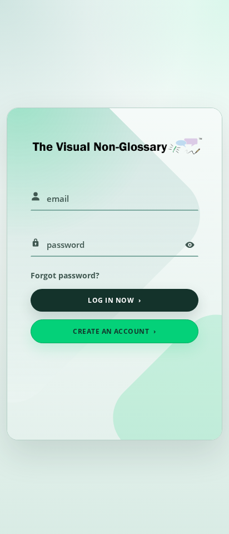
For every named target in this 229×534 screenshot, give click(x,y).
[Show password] (189, 244)
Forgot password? (65, 275)
